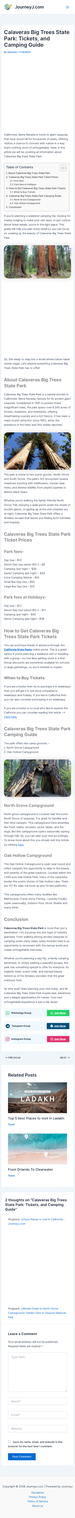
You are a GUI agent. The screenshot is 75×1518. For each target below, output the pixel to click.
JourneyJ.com (29, 7)
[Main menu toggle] (67, 7)
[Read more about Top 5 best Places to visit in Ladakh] (37, 1097)
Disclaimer (37, 1492)
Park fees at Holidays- (25, 184)
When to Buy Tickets (24, 192)
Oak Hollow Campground (27, 203)
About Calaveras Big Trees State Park (29, 173)
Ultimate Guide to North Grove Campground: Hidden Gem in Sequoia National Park (37, 1313)
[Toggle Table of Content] (61, 168)
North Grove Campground (27, 199)
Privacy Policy (37, 1497)
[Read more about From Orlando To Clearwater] (37, 1148)
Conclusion (15, 207)
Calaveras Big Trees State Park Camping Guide (35, 195)
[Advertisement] (37, 93)
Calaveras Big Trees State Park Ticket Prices (33, 177)
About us (37, 1506)
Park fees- (19, 181)
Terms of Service (37, 1501)
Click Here (10, 717)
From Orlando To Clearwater (30, 1169)
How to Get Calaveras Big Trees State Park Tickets (37, 188)
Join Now (60, 1013)
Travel (11, 1124)
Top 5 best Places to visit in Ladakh (36, 1118)
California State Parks (18, 649)
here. (21, 844)
